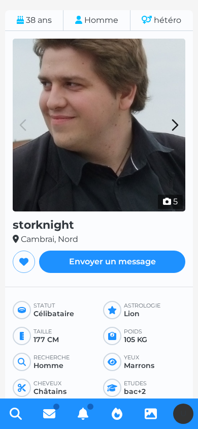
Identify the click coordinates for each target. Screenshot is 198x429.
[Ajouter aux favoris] (24, 262)
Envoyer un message (112, 261)
